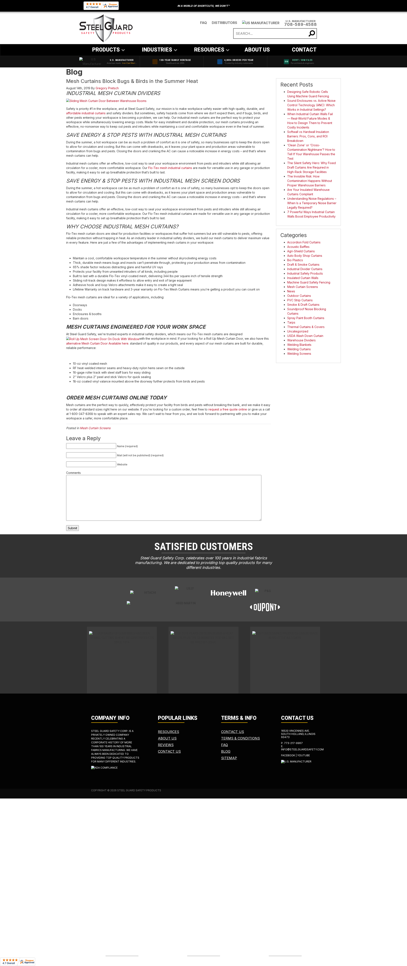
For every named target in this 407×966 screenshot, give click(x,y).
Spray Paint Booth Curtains (305, 318)
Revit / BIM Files (302, 60)
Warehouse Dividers (301, 340)
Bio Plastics (295, 260)
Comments (73, 473)
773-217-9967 (293, 743)
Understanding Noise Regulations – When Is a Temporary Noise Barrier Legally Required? (311, 203)
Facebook (288, 755)
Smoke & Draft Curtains (303, 304)
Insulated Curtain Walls (302, 278)
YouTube (303, 755)
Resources (168, 732)
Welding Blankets (299, 344)
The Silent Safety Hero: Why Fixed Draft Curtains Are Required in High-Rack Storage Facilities (311, 167)
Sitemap (229, 758)
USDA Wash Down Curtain (305, 336)
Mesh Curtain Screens (95, 428)
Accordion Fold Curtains (304, 242)
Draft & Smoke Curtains (303, 264)
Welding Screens (299, 353)
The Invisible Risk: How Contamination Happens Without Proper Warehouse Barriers (309, 180)
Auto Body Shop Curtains (304, 255)
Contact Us (169, 751)
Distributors (224, 23)
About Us (167, 738)
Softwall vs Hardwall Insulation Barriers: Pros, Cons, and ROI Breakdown (308, 136)
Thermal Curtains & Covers (306, 327)
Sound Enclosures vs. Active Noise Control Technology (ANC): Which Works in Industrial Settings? (311, 105)
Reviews (166, 745)
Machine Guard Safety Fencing (308, 282)
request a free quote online (227, 409)
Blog (225, 751)
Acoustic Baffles (298, 246)
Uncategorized (297, 331)
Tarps (291, 322)
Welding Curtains (299, 349)
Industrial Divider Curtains (304, 269)
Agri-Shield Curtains (301, 251)
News (291, 291)
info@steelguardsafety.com (302, 749)
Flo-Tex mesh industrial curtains (170, 168)
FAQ (203, 23)
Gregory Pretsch (107, 88)
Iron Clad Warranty (130, 63)
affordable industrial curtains (86, 113)
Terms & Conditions (240, 738)
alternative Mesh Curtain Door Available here (97, 343)
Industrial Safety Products (305, 273)
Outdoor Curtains (299, 295)
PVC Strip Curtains (300, 300)
